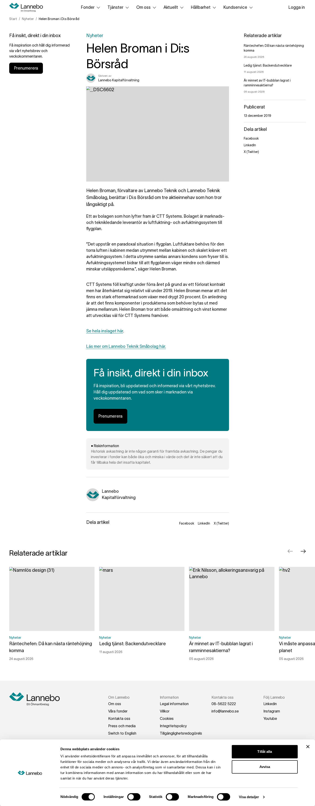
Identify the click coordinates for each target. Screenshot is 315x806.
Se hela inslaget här (104, 331)
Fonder (88, 7)
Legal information (174, 704)
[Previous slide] (290, 551)
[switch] (133, 796)
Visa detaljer (249, 797)
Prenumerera (26, 68)
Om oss (143, 7)
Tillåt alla (264, 751)
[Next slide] (303, 551)
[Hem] (27, 7)
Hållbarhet (201, 7)
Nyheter (28, 19)
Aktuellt (170, 7)
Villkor (164, 711)
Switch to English (122, 733)
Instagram (271, 711)
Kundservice (235, 7)
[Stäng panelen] (307, 746)
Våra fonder (118, 711)
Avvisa (264, 767)
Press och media (122, 726)
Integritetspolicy (173, 726)
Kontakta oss (119, 718)
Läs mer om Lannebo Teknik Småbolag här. (126, 346)
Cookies (167, 718)
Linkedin (270, 704)
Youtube (270, 718)
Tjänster (115, 7)
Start (13, 19)
